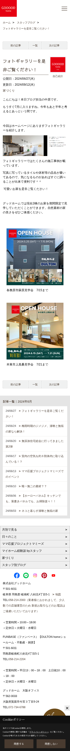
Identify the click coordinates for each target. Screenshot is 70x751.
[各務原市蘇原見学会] (35, 256)
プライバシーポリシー (38, 731)
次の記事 (54, 45)
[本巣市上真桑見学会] (35, 331)
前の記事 (15, 45)
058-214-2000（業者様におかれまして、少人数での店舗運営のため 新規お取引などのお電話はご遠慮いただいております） (34, 605)
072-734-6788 (17, 707)
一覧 (35, 45)
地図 (58, 594)
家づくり (9, 90)
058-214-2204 (17, 659)
